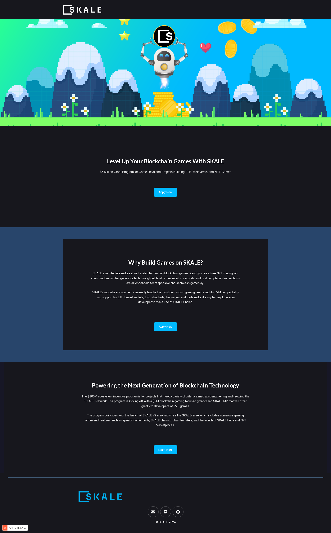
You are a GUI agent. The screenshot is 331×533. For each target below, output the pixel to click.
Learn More (165, 450)
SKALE (163, 522)
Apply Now (165, 192)
